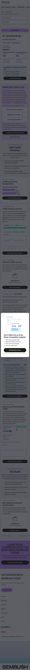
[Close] (27, 314)
